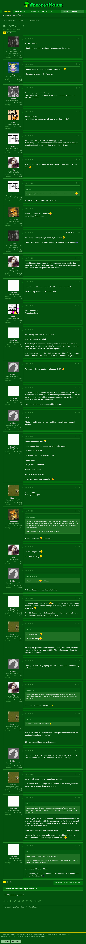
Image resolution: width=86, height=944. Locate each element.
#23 (79, 623)
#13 (79, 329)
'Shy (13, 75)
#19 (79, 511)
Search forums (18, 15)
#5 (79, 135)
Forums (7, 11)
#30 (79, 846)
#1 (79, 38)
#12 (79, 306)
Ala (13, 170)
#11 (79, 282)
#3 (79, 88)
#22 (79, 598)
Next (11, 33)
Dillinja (13, 374)
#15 (79, 387)
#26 (79, 713)
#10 (79, 258)
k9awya (13, 498)
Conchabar (13, 219)
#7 (79, 183)
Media (33, 11)
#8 (79, 209)
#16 (79, 412)
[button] (27, 11)
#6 (79, 159)
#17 (79, 436)
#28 (79, 774)
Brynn (13, 98)
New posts (7, 15)
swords (13, 146)
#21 (79, 570)
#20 (79, 546)
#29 (79, 798)
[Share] (76, 38)
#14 (79, 364)
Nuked (13, 122)
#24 (79, 660)
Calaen (7, 29)
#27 (79, 750)
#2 (79, 64)
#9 (79, 232)
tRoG (13, 316)
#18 (79, 487)
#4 (79, 112)
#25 (79, 684)
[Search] (81, 11)
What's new (20, 11)
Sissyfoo (13, 292)
